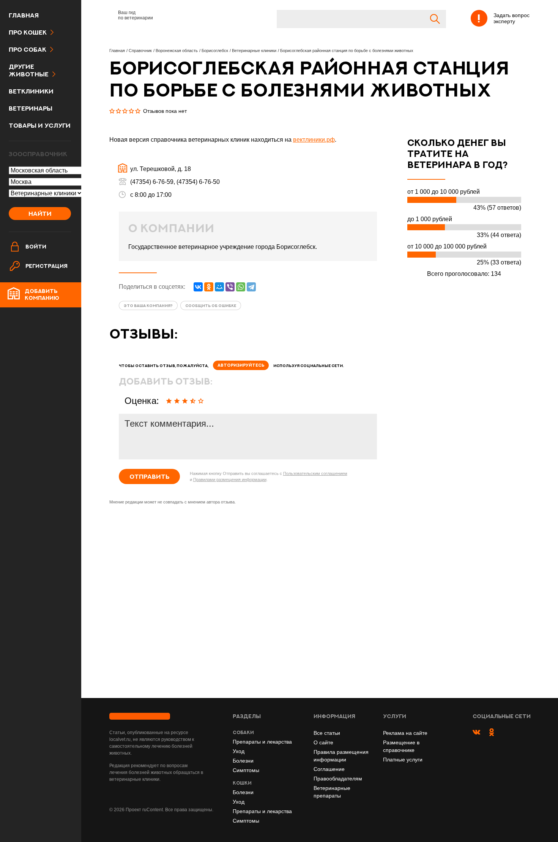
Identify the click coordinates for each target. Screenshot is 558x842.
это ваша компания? (148, 305)
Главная (24, 15)
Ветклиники (31, 91)
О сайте (323, 742)
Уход (238, 751)
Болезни (243, 761)
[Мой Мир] (219, 286)
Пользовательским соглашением (315, 473)
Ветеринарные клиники (254, 50)
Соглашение (329, 769)
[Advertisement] (248, 603)
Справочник (140, 50)
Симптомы (246, 770)
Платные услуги (402, 760)
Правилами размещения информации (229, 479)
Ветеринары (30, 108)
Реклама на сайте (405, 733)
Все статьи (327, 733)
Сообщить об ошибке (210, 305)
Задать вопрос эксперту (511, 18)
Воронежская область (177, 50)
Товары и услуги (40, 125)
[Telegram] (251, 286)
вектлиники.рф (314, 139)
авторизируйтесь (241, 365)
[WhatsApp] (240, 286)
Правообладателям (338, 779)
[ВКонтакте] (198, 286)
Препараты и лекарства (262, 742)
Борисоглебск (215, 50)
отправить (149, 476)
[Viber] (230, 286)
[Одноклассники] (208, 286)
